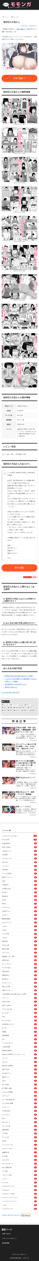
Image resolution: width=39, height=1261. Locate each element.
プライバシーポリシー (9, 1238)
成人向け (17, 710)
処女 (5, 707)
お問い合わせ (6, 1233)
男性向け (26, 710)
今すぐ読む (19, 568)
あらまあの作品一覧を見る (10, 692)
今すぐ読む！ (19, 78)
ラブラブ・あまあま (17, 705)
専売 (5, 710)
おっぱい (6, 705)
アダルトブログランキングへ (11, 1215)
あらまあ (6, 701)
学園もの (23, 707)
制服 (11, 707)
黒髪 (33, 710)
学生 (31, 707)
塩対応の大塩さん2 (11, 687)
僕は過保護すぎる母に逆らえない (16, 684)
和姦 (16, 707)
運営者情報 (5, 1243)
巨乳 (11, 710)
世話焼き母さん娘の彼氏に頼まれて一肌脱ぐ (19, 676)
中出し (28, 705)
